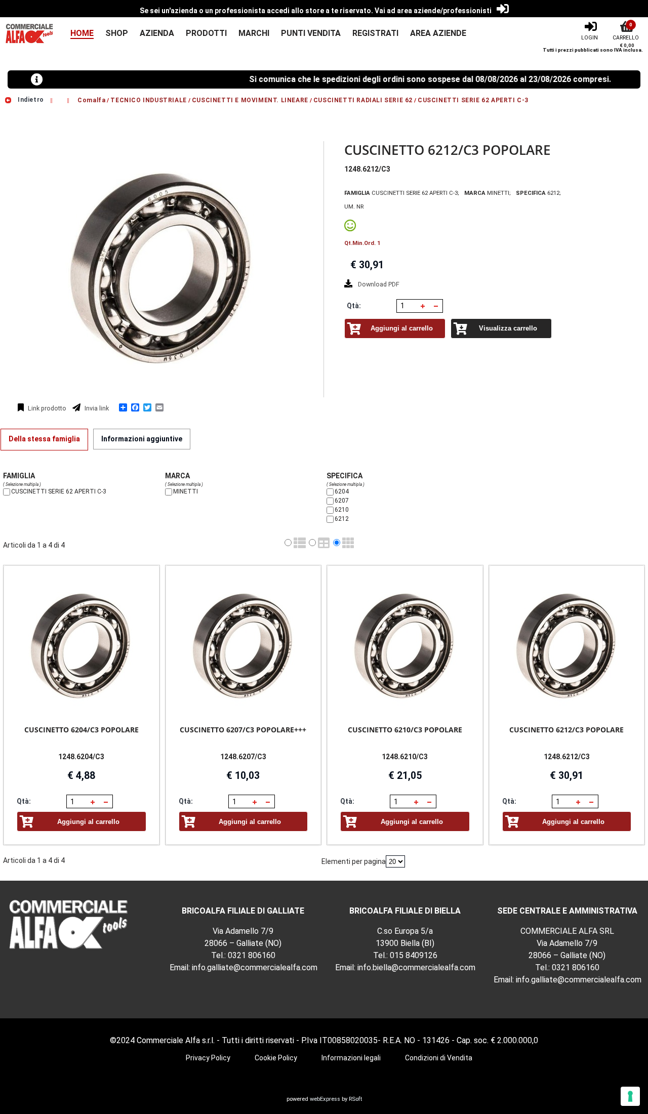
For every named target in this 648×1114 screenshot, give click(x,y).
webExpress (325, 1099)
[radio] (288, 542)
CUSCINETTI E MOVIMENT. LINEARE (250, 99)
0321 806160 (251, 955)
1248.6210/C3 (405, 757)
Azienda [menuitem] (157, 33)
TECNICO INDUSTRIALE (148, 99)
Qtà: (354, 306)
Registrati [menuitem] (375, 33)
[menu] (262, 33)
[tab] (44, 439)
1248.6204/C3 (81, 757)
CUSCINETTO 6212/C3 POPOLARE (566, 729)
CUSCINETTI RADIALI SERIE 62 (363, 99)
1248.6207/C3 (243, 757)
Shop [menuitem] (116, 33)
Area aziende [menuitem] (438, 33)
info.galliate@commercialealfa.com (254, 967)
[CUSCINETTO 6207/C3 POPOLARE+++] (243, 645)
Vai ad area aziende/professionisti (433, 11)
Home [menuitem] (82, 33)
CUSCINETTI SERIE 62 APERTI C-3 (473, 99)
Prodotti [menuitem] (206, 33)
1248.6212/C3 (567, 757)
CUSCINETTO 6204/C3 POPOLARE (81, 729)
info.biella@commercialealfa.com (416, 967)
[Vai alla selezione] (52, 99)
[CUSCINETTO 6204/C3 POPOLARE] (81, 645)
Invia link (96, 408)
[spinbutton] (407, 306)
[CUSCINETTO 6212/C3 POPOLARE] (567, 645)
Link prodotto (46, 408)
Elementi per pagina (353, 861)
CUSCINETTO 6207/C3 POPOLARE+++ (243, 729)
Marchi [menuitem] (253, 33)
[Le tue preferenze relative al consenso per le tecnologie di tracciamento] (630, 1096)
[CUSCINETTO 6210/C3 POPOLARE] (405, 645)
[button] (422, 306)
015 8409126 (413, 955)
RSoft (355, 1099)
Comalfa (91, 99)
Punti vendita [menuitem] (311, 33)
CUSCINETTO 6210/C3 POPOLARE (405, 729)
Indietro (30, 99)
